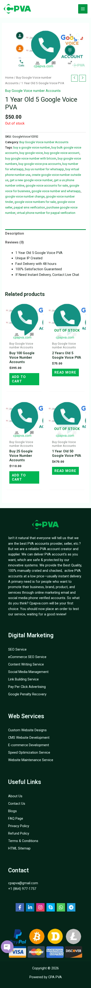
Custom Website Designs (27, 730)
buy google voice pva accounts (39, 164)
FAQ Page (15, 818)
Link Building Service (23, 679)
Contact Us (16, 803)
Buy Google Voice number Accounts (33, 91)
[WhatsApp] (61, 907)
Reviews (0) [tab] (14, 242)
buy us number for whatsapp (44, 169)
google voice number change (25, 196)
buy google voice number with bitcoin (30, 158)
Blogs (12, 811)
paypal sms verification (29, 207)
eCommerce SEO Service (27, 657)
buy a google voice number (31, 147)
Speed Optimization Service (29, 752)
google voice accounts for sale (47, 185)
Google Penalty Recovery (27, 694)
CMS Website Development (28, 737)
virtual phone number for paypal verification (46, 213)
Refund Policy (18, 833)
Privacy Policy (18, 826)
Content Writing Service (26, 664)
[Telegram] (71, 907)
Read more (65, 372)
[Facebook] (20, 907)
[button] (78, 35)
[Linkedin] (30, 907)
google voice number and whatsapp (56, 191)
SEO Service (17, 649)
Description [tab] (14, 233)
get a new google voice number (31, 180)
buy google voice (31, 153)
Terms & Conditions (23, 841)
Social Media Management (28, 672)
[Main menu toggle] (83, 9)
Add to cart (19, 379)
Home (9, 77)
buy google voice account (61, 153)
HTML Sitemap (19, 848)
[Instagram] (40, 907)
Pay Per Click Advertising (27, 687)
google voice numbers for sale (35, 202)
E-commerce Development (28, 745)
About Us (15, 796)
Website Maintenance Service (30, 760)
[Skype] (50, 907)
